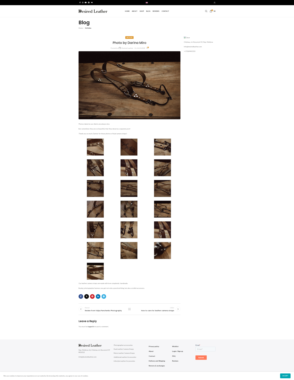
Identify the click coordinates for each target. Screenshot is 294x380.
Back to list (129, 309)
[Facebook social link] (80, 2)
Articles (88, 28)
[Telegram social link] (104, 296)
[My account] (215, 2)
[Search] (206, 11)
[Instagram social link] (82, 2)
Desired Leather (127, 48)
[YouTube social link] (85, 2)
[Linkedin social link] (98, 296)
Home (81, 28)
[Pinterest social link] (88, 2)
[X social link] (86, 296)
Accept (285, 376)
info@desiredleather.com (193, 47)
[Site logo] (93, 11)
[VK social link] (91, 2)
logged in (91, 326)
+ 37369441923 (189, 51)
